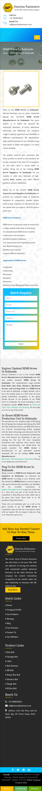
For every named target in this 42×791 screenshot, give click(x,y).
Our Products (12, 614)
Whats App (22, 789)
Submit (21, 344)
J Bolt (8, 661)
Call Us (7, 789)
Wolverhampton (17, 459)
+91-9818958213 (16, 18)
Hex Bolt (10, 652)
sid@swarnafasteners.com (20, 24)
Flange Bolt (11, 684)
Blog (8, 623)
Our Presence (12, 628)
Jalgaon (4, 490)
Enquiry (36, 789)
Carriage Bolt (12, 657)
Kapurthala (29, 459)
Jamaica (19, 490)
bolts (12, 179)
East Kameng (24, 407)
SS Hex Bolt (11, 688)
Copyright (6, 774)
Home (5, 53)
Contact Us (11, 632)
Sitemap (10, 619)
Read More (13, 590)
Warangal (12, 490)
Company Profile (13, 610)
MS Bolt (10, 670)
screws (19, 179)
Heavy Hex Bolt (13, 675)
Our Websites (12, 637)
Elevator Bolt (12, 679)
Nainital (15, 407)
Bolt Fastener (12, 666)
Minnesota (6, 459)
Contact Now (21, 538)
